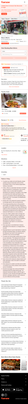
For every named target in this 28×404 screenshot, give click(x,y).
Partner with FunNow (6, 385)
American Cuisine (10, 35)
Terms (2, 379)
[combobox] (14, 51)
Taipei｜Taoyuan (6, 18)
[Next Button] (26, 357)
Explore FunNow (5, 375)
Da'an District (3, 35)
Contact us (4, 382)
